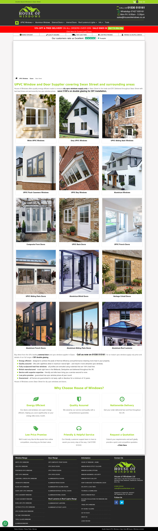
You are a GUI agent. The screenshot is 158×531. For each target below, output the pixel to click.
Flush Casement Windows (23, 499)
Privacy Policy (27, 529)
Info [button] (100, 22)
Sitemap (34, 529)
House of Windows (87, 462)
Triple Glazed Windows (23, 519)
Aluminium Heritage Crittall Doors (59, 491)
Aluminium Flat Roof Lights (57, 507)
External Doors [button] (57, 22)
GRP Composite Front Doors (57, 462)
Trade (107, 22)
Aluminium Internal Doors (57, 495)
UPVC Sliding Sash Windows (122, 140)
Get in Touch (85, 513)
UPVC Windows (23, 78)
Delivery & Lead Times (88, 487)
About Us (84, 517)
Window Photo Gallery (89, 478)
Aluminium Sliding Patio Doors (79, 348)
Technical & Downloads (89, 491)
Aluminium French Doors (36, 348)
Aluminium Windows (42, 22)
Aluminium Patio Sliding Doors (58, 487)
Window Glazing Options (89, 470)
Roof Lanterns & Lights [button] (87, 22)
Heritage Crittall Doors (122, 296)
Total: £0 (141, 2)
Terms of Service (18, 529)
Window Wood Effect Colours (91, 466)
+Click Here (122, 445)
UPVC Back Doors (79, 244)
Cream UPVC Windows (22, 482)
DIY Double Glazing (87, 509)
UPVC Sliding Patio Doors (36, 296)
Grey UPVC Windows (79, 140)
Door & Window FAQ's (88, 495)
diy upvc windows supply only (75, 88)
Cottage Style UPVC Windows (25, 507)
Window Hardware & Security (91, 474)
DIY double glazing (40, 357)
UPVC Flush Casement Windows (36, 192)
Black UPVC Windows (22, 487)
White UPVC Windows (35, 140)
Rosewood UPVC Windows (23, 470)
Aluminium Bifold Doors (79, 296)
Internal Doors (71, 22)
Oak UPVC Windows (21, 466)
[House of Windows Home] (17, 23)
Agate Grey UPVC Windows (24, 491)
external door (43, 354)
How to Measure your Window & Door (93, 482)
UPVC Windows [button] (26, 22)
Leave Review (85, 521)
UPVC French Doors (122, 244)
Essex (31, 78)
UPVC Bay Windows (79, 192)
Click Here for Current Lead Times (79, 31)
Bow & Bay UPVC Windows (23, 503)
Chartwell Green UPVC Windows (26, 478)
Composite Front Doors (36, 244)
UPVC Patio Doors (54, 474)
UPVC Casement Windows (23, 495)
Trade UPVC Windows (88, 504)
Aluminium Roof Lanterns (122, 348)
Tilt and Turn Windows (22, 515)
